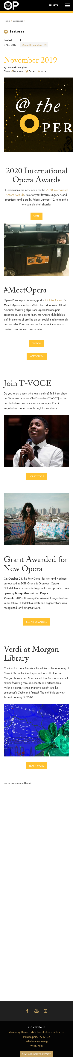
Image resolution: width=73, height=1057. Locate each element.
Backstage (18, 20)
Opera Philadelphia (32, 45)
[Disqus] (36, 838)
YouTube (36, 1011)
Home (7, 20)
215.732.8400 (36, 1027)
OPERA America (54, 300)
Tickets (53, 5)
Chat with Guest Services (36, 1054)
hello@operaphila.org (37, 1041)
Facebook (27, 1011)
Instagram (45, 1011)
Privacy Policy (36, 1045)
